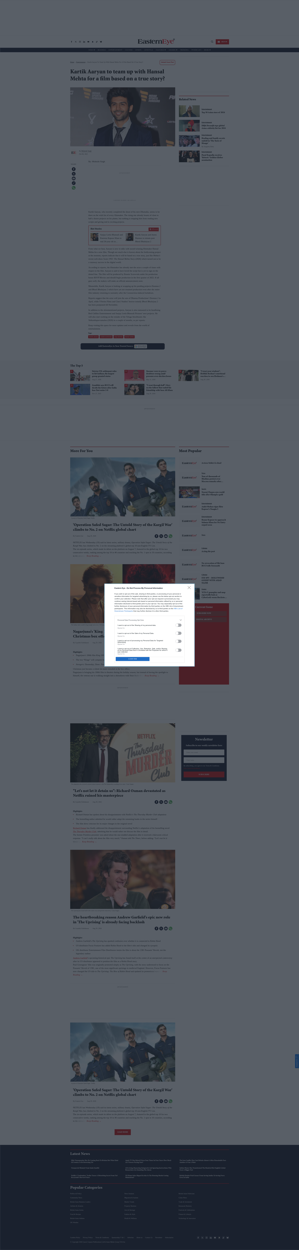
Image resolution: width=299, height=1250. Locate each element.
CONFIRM (132, 659)
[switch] (178, 625)
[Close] (190, 588)
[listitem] (149, 620)
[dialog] (149, 625)
